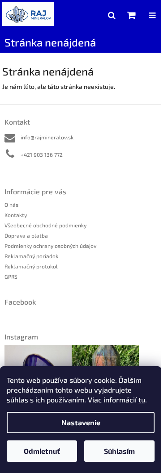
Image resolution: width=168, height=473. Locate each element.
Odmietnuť (42, 451)
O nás (11, 204)
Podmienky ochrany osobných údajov (50, 246)
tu (141, 399)
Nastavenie (80, 422)
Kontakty (15, 215)
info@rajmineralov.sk (47, 137)
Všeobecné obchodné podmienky (45, 225)
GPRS (10, 276)
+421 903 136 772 (42, 154)
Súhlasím (119, 451)
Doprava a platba (26, 235)
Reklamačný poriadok (31, 256)
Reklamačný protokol (31, 266)
